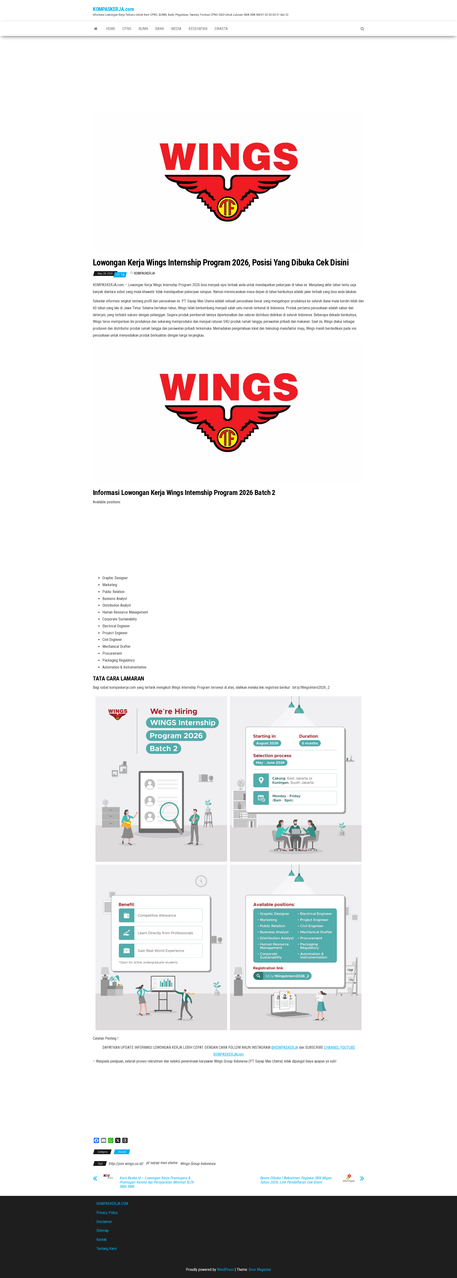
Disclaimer (104, 1221)
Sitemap (102, 1230)
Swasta (221, 28)
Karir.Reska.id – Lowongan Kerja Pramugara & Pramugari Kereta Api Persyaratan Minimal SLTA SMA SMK (156, 1182)
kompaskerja (144, 273)
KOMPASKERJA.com (113, 9)
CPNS (126, 28)
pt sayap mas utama (161, 1162)
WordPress (225, 1269)
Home (110, 28)
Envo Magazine (260, 1269)
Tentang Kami (106, 1248)
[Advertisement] (228, 71)
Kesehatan (198, 28)
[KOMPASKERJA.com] (95, 29)
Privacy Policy (107, 1212)
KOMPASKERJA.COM (112, 1203)
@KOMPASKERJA (284, 1047)
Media (176, 28)
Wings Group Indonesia (197, 1163)
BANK (159, 28)
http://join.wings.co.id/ (126, 1163)
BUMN (143, 28)
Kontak (101, 1239)
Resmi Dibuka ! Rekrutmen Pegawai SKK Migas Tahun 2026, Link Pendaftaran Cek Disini (295, 1180)
